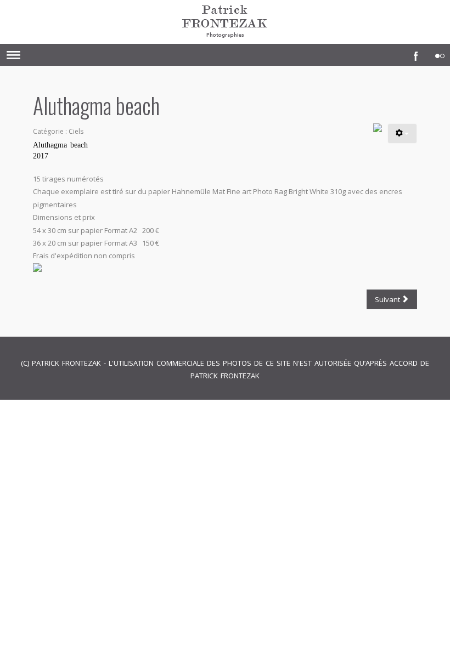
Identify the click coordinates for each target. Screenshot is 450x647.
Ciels (76, 131)
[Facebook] (413, 53)
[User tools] (402, 133)
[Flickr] (437, 53)
